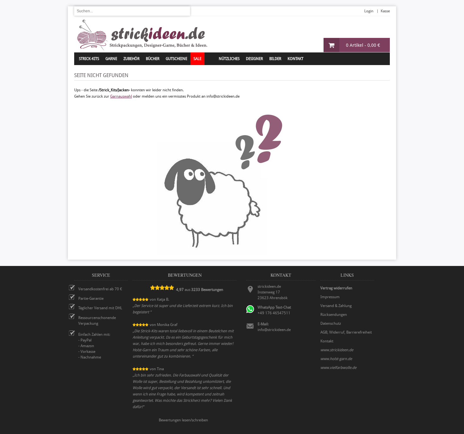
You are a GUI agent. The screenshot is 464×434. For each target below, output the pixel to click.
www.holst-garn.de (336, 359)
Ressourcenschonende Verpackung (97, 321)
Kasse (385, 11)
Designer (254, 59)
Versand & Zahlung (336, 306)
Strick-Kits (89, 59)
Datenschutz (330, 323)
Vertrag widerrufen (336, 288)
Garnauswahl (121, 96)
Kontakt (295, 59)
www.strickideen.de (336, 350)
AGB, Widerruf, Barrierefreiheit (346, 332)
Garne (111, 59)
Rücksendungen (333, 314)
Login (368, 11)
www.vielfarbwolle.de (338, 367)
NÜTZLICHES (229, 59)
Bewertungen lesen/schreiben (183, 420)
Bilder (275, 59)
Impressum (330, 297)
